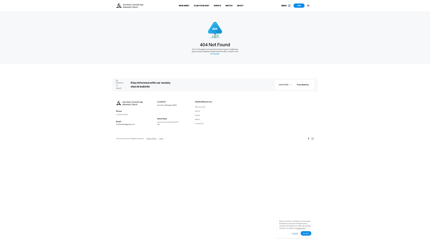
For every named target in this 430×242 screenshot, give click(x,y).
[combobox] (285, 84)
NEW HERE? (184, 5)
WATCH (229, 5)
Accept (306, 233)
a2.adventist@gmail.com (125, 124)
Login (161, 138)
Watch (197, 119)
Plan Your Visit (200, 107)
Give (299, 5)
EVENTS (217, 5)
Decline (295, 233)
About (197, 111)
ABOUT (240, 5)
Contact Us (199, 123)
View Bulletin (303, 85)
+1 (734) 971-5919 (122, 115)
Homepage (214, 54)
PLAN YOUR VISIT (201, 5)
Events (197, 115)
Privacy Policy (151, 138)
